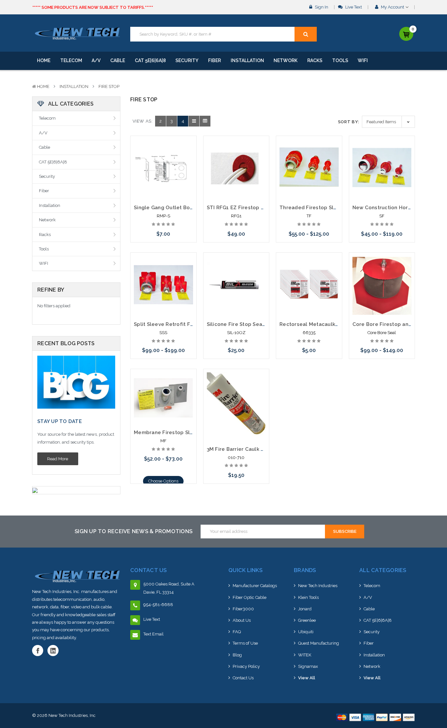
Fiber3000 (243, 608)
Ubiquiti (305, 631)
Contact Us (243, 677)
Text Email (153, 634)
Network (285, 60)
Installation (247, 60)
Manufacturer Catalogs (255, 585)
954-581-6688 (158, 604)
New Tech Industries (317, 585)
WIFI (363, 60)
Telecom (71, 60)
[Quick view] (163, 155)
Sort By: (348, 121)
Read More (57, 458)
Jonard (305, 608)
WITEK (304, 654)
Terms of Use (245, 643)
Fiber (214, 60)
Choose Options (163, 481)
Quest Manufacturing (318, 643)
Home (43, 60)
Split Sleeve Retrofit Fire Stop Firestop (183, 324)
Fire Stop (108, 86)
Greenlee (307, 620)
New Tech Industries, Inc (72, 715)
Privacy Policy (246, 666)
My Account (392, 7)
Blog (237, 654)
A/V (96, 60)
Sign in (321, 7)
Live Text (353, 7)
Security (186, 60)
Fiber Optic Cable (249, 597)
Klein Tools (308, 597)
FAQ (237, 631)
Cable (117, 60)
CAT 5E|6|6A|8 (150, 60)
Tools (340, 60)
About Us (242, 620)
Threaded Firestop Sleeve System (322, 208)
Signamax (308, 666)
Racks (314, 60)
